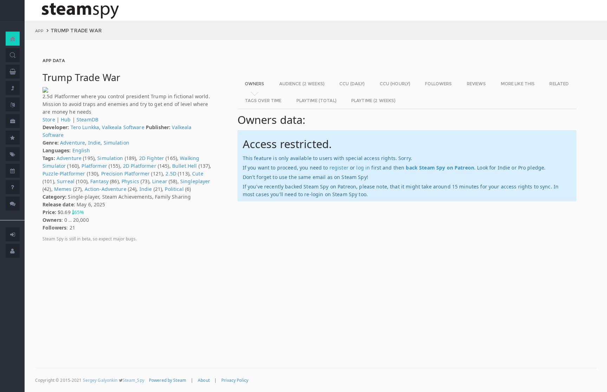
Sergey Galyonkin (100, 380)
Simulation (116, 142)
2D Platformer (139, 165)
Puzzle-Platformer (64, 173)
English (81, 150)
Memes (63, 189)
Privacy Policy (234, 380)
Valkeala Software (123, 127)
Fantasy (99, 181)
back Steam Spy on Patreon (440, 167)
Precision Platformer (125, 173)
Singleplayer (195, 181)
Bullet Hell (184, 165)
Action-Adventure (105, 189)
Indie (94, 142)
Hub (66, 119)
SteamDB (87, 119)
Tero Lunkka (85, 127)
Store (49, 119)
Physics (130, 181)
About (204, 380)
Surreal (65, 181)
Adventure (72, 142)
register (338, 167)
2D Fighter (151, 158)
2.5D (170, 173)
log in (363, 167)
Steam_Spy (133, 380)
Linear (159, 181)
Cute (197, 173)
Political (174, 189)
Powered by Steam (167, 380)
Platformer (94, 165)
